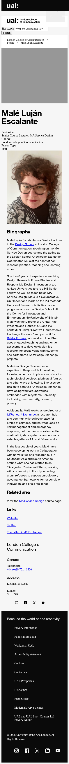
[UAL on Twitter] (37, 750)
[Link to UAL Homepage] (12, 5)
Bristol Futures (16, 338)
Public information (25, 636)
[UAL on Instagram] (16, 750)
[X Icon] (34, 603)
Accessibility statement (27, 654)
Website (12, 518)
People (10, 42)
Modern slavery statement (29, 707)
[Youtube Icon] (43, 603)
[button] (51, 16)
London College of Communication (25, 39)
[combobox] (32, 29)
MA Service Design (31, 501)
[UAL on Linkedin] (47, 750)
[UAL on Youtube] (58, 750)
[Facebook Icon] (25, 603)
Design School (24, 244)
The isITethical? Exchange (24, 532)
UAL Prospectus (24, 681)
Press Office (21, 698)
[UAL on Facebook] (27, 750)
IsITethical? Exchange (21, 414)
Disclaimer (20, 689)
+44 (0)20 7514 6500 (19, 569)
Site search (7, 28)
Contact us (20, 672)
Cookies (19, 663)
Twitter (11, 525)
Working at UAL (24, 645)
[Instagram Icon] (16, 603)
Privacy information (25, 627)
